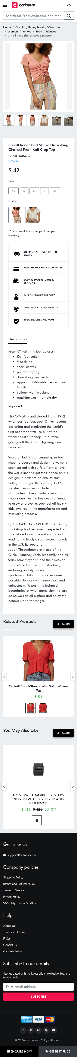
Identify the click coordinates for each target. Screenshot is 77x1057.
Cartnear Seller (12, 951)
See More (63, 624)
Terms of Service (13, 890)
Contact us (9, 945)
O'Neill (13, 161)
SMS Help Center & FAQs (19, 903)
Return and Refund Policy (19, 884)
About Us (9, 926)
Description (17, 339)
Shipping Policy (13, 877)
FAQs (6, 938)
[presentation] (4, 676)
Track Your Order (14, 932)
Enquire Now (21, 1051)
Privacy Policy (11, 897)
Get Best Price (59, 1051)
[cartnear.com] (24, 5)
